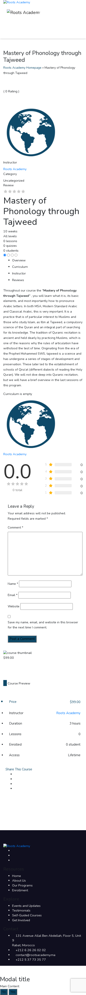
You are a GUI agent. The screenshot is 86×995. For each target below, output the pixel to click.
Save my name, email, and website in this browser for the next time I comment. (43, 625)
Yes (12, 991)
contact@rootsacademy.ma (35, 955)
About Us (19, 880)
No (4, 991)
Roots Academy (68, 713)
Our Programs (22, 885)
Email (12, 595)
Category (10, 174)
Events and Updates (26, 906)
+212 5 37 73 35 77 (31, 959)
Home (16, 876)
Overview (19, 260)
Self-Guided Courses (27, 915)
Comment (15, 527)
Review (8, 185)
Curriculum (20, 266)
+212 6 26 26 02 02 (31, 950)
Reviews (18, 280)
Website (13, 606)
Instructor (10, 162)
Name (13, 584)
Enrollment (20, 890)
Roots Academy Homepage (22, 68)
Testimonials (21, 910)
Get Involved (21, 920)
